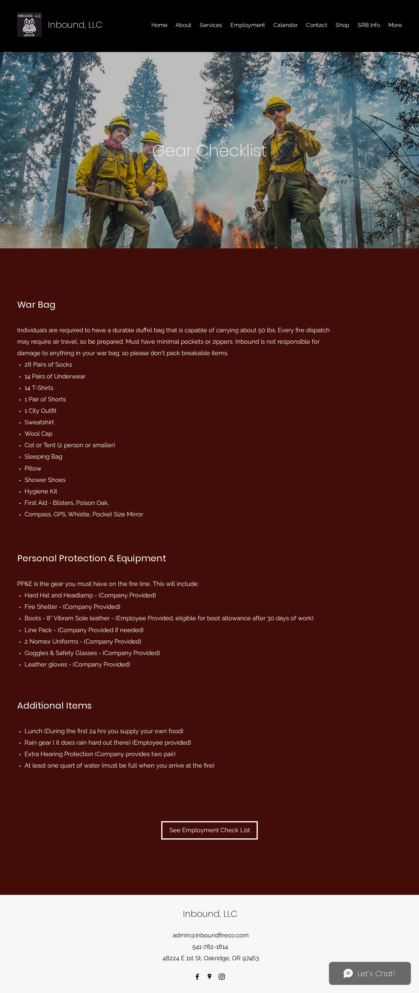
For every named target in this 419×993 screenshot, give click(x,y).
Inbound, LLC (75, 24)
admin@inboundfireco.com (211, 935)
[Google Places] (209, 977)
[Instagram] (222, 977)
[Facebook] (197, 977)
